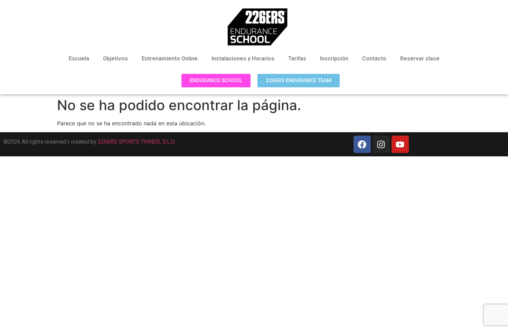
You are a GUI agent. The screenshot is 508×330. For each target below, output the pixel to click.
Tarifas (297, 58)
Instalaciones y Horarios (242, 58)
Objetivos (115, 58)
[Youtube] (400, 144)
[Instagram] (381, 144)
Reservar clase (420, 58)
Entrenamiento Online (170, 58)
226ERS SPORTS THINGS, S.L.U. (137, 141)
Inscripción (334, 58)
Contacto (374, 58)
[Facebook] (362, 144)
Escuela (79, 58)
